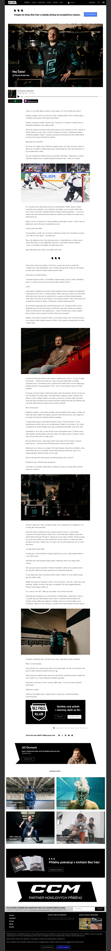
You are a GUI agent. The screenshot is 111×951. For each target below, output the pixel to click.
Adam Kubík (13, 805)
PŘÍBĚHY (27, 2)
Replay (11, 924)
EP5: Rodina (64, 837)
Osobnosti (12, 918)
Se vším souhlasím (63, 947)
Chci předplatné (90, 14)
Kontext (11, 921)
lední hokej (25, 75)
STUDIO (55, 2)
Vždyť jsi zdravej (16, 802)
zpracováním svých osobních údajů (39, 910)
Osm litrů (63, 802)
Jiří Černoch (16, 75)
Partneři (11, 915)
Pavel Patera (13, 839)
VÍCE (61, 2)
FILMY (49, 2)
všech (42, 942)
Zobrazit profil (28, 759)
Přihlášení (92, 2)
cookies (68, 942)
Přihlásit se (60, 716)
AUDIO (34, 2)
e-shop (72, 2)
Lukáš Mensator (64, 805)
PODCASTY (41, 2)
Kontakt (11, 927)
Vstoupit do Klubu (74, 716)
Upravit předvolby (47, 947)
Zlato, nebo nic (15, 837)
